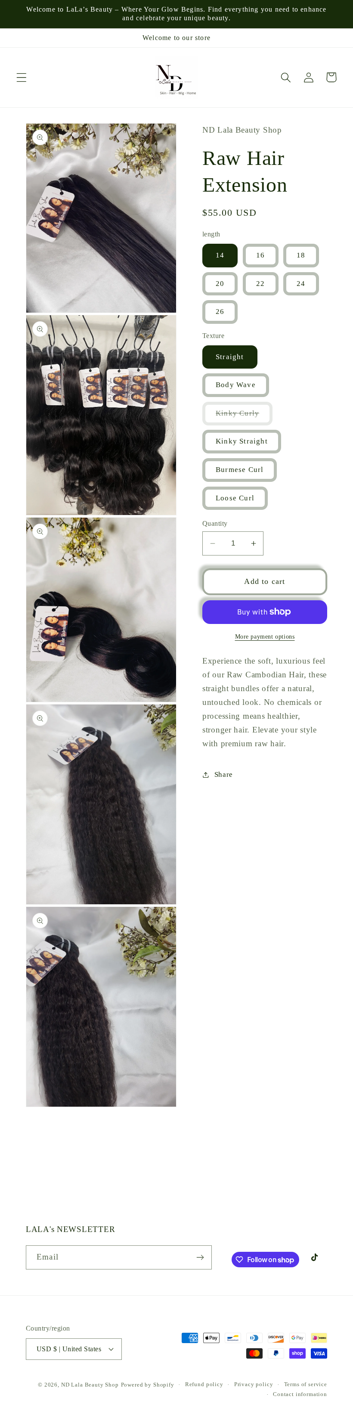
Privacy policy (253, 1384)
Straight (230, 357)
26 (220, 311)
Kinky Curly (244, 417)
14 (220, 255)
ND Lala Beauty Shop (90, 1384)
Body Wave (236, 385)
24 (301, 283)
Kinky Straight (242, 441)
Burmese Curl (239, 469)
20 (220, 283)
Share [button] (223, 774)
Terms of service (305, 1384)
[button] (21, 77)
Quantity (215, 523)
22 (260, 283)
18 (301, 255)
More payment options (265, 636)
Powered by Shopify (147, 1384)
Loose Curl (235, 498)
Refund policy (204, 1384)
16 (260, 255)
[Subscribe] (200, 1257)
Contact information (300, 1394)
